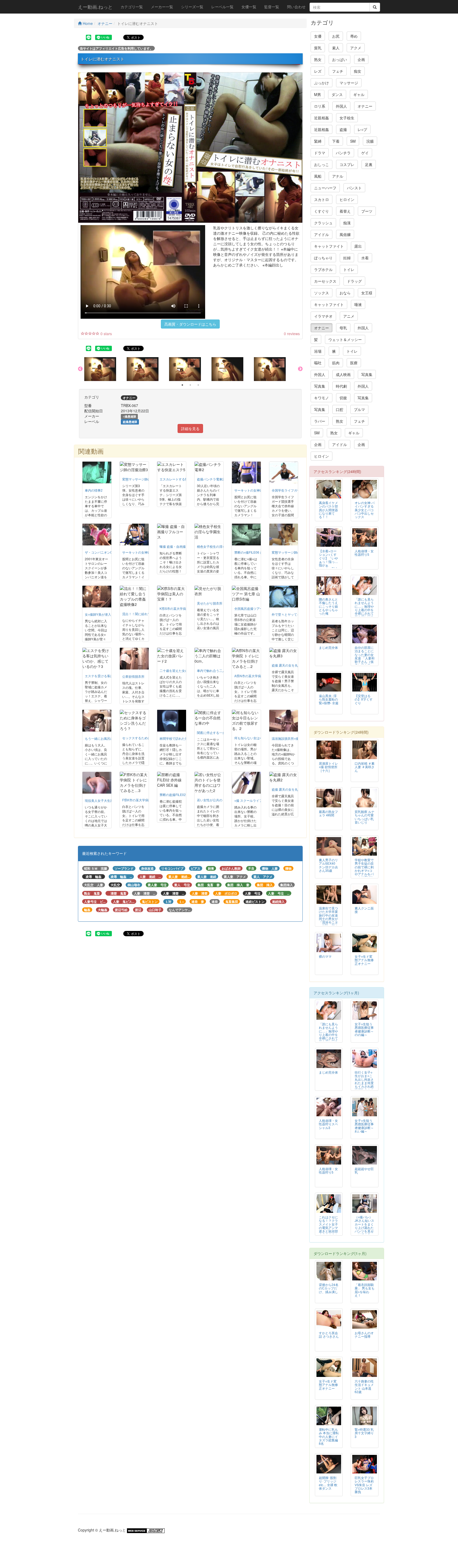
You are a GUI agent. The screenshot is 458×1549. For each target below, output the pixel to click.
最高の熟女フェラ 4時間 (328, 813)
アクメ (355, 47)
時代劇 (341, 386)
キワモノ (321, 397)
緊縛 (318, 141)
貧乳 (318, 47)
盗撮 (343, 129)
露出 (358, 246)
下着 (336, 141)
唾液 (358, 304)
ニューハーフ (325, 187)
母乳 (343, 327)
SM (353, 141)
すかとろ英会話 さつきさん (329, 1334)
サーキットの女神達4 (249, 490)
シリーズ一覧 (192, 6)
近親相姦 (321, 117)
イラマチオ (323, 316)
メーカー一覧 (162, 6)
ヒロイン (347, 199)
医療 (354, 362)
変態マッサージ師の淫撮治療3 (143, 479)
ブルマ (359, 409)
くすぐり (321, 211)
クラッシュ (323, 222)
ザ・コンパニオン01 (99, 552)
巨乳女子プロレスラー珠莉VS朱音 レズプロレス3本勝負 (364, 1484)
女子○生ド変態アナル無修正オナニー (364, 959)
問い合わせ (296, 6)
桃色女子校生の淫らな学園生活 (219, 546)
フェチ (337, 71)
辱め (354, 36)
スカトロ (321, 199)
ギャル (358, 94)
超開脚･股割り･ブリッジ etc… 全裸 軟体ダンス (328, 1482)
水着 (365, 257)
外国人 (341, 106)
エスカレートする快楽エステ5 (181, 479)
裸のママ (325, 956)
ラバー (319, 421)
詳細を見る (190, 428)
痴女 (357, 71)
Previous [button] (80, 369)
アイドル (321, 234)
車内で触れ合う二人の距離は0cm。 (222, 670)
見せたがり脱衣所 (209, 603)
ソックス (321, 292)
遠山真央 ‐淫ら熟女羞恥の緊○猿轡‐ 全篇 (328, 699)
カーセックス (325, 281)
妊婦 (347, 257)
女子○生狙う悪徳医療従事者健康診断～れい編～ (364, 1125)
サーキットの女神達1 (137, 552)
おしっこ (321, 164)
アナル (337, 176)
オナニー (105, 23)
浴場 (318, 351)
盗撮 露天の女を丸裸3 (287, 665)
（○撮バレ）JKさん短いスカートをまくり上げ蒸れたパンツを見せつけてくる (364, 1225)
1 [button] (182, 385)
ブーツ (366, 211)
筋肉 (336, 362)
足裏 (368, 164)
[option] (105, 369)
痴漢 (347, 222)
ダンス (337, 94)
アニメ (348, 316)
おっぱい (339, 59)
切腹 (343, 397)
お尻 (336, 36)
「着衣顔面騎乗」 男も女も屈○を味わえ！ (365, 1289)
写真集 (366, 374)
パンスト (354, 187)
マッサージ (349, 82)
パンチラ (343, 152)
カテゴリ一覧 (132, 6)
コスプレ (347, 164)
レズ (318, 71)
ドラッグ (354, 281)
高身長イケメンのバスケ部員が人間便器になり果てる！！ (328, 509)
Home (87, 23)
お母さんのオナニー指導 (364, 1334)
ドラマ (319, 152)
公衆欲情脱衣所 (133, 676)
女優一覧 (248, 6)
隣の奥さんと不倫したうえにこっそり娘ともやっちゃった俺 (328, 606)
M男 (317, 94)
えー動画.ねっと (95, 6)
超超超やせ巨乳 (364, 1170)
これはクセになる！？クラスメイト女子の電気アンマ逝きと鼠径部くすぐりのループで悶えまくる (328, 1229)
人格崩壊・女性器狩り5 (364, 553)
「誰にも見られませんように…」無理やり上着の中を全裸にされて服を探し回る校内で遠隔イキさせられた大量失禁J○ (364, 613)
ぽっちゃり (323, 257)
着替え (345, 211)
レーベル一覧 (222, 6)
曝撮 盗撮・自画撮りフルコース (182, 546)
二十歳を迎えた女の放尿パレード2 (184, 670)
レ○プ (362, 129)
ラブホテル (323, 269)
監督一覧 (271, 6)
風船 (318, 176)
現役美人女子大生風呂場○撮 (105, 800)
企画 (361, 59)
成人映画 (343, 374)
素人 (336, 47)
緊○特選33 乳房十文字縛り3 (364, 1432)
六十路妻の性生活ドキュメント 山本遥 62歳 (364, 1386)
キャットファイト (329, 246)
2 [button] (190, 385)
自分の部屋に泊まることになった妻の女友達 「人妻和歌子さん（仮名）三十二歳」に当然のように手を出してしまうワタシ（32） (365, 663)
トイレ (348, 269)
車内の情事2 (94, 490)
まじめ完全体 (328, 647)
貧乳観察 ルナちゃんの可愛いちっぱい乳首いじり (365, 816)
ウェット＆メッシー (345, 339)
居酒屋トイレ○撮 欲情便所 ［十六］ (328, 766)
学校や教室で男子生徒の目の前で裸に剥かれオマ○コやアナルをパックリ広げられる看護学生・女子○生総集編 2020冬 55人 (364, 875)
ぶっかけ (321, 82)
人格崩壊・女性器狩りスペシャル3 (328, 1124)
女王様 (366, 292)
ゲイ (365, 152)
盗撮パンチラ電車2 (210, 479)
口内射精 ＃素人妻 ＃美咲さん (365, 766)
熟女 (318, 59)
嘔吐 (318, 362)
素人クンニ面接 (364, 910)
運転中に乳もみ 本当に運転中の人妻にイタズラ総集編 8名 (329, 1436)
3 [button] (198, 385)
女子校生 (347, 117)
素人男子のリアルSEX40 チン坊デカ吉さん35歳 (328, 864)
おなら (345, 292)
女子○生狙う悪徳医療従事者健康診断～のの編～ (364, 1029)
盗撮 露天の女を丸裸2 (287, 789)
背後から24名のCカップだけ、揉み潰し (328, 1288)
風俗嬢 (345, 234)
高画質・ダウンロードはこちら (190, 324)
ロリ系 (319, 106)
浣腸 (370, 141)
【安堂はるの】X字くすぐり (364, 699)
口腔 (339, 409)
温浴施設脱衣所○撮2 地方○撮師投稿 (297, 738)
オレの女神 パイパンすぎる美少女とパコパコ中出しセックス (365, 509)
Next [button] (300, 369)
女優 (318, 36)
